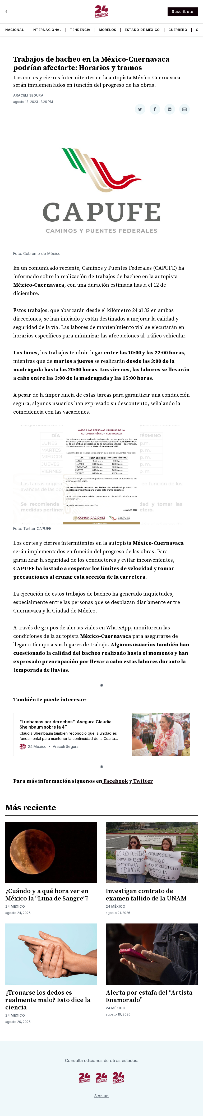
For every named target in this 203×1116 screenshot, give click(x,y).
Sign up (101, 1096)
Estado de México (142, 30)
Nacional (14, 30)
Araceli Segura (28, 95)
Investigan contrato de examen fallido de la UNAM (146, 895)
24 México (15, 906)
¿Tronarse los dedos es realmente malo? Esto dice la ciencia (47, 1000)
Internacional (47, 30)
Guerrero (177, 30)
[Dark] (7, 11)
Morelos (107, 30)
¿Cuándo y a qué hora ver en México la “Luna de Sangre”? (47, 895)
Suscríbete (182, 11)
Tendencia (80, 30)
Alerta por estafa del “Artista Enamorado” (149, 996)
